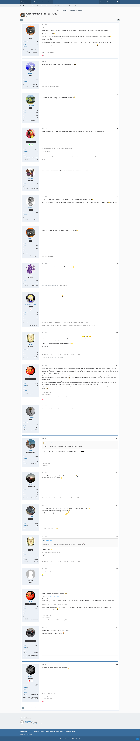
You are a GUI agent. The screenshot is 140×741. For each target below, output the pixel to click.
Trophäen (25, 44)
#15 (117, 505)
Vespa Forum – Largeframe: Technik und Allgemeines (35, 723)
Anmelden (102, 2)
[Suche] (117, 2)
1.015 (30, 20)
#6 (117, 196)
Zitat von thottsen (49, 443)
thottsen (55, 357)
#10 (117, 332)
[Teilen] (118, 20)
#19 (117, 627)
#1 (117, 25)
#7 (117, 227)
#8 (117, 263)
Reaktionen (25, 41)
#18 (117, 590)
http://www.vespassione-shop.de (50, 285)
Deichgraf (27, 722)
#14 (117, 472)
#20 (117, 664)
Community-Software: (70, 738)
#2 (117, 61)
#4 (117, 128)
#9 (117, 293)
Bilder (24, 48)
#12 (117, 406)
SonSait (30, 16)
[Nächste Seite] (34, 20)
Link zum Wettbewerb (53, 596)
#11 (117, 365)
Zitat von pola (48, 540)
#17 (117, 569)
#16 (117, 536)
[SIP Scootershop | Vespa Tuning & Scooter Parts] (70, 10)
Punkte (24, 43)
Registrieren (110, 2)
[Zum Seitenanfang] (137, 739)
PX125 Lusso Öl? (29, 721)
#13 (117, 438)
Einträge (25, 390)
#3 (117, 94)
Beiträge (25, 46)
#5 (117, 167)
